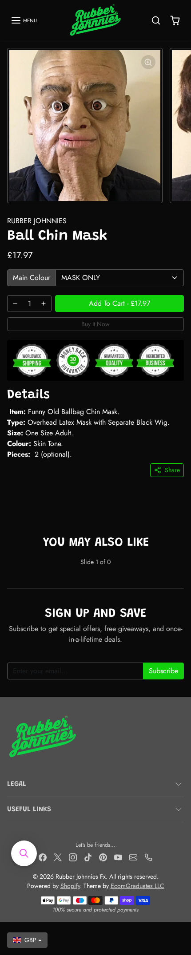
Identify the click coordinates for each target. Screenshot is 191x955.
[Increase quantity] (44, 303)
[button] (23, 20)
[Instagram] (72, 856)
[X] (57, 856)
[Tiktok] (88, 856)
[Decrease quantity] (15, 303)
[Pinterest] (103, 856)
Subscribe (163, 671)
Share (172, 470)
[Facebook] (42, 856)
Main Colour (31, 277)
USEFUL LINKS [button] (29, 809)
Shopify (70, 885)
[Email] (133, 856)
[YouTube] (118, 856)
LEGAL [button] (16, 784)
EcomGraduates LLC (137, 885)
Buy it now (95, 324)
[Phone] (148, 856)
